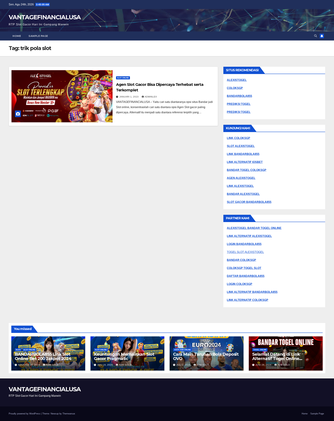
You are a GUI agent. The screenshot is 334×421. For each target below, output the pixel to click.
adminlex (151, 97)
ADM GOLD (52, 365)
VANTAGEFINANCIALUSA (45, 17)
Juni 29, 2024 (264, 365)
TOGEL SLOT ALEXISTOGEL (245, 252)
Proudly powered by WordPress (25, 413)
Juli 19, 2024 (105, 365)
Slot (18, 350)
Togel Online (260, 350)
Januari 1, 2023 (129, 97)
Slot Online (123, 78)
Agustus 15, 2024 (29, 365)
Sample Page (38, 36)
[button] (315, 35)
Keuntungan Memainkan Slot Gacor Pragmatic (124, 356)
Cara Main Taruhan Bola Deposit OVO (205, 356)
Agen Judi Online (182, 350)
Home (17, 36)
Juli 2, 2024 (183, 365)
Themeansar (68, 413)
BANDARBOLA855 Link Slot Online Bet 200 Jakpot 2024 (43, 356)
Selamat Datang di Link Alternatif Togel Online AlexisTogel (276, 358)
